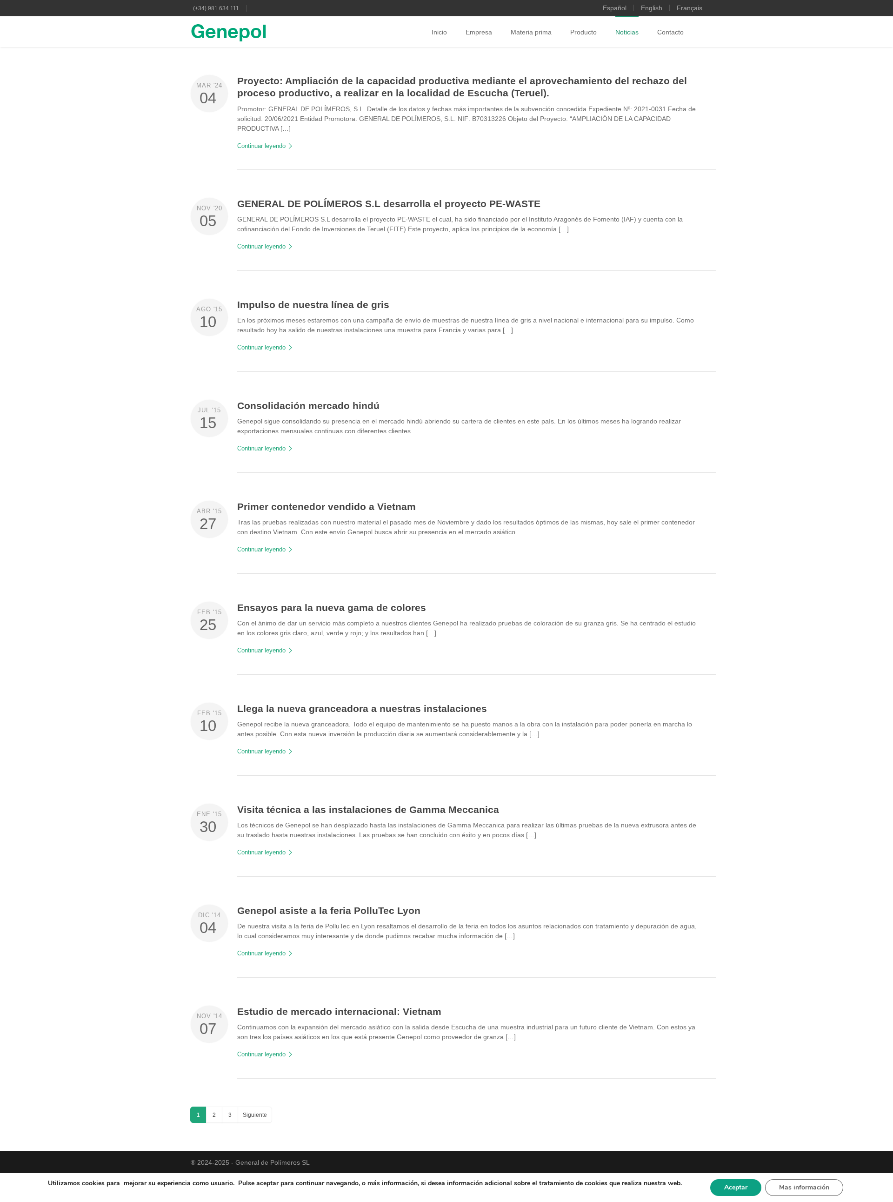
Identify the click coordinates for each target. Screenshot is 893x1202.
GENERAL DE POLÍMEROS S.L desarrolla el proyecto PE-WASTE (388, 203)
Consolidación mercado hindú (308, 405)
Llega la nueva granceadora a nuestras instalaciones (362, 708)
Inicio (439, 32)
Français (689, 8)
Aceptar (735, 1187)
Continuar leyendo (261, 146)
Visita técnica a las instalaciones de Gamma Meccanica (368, 809)
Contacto (670, 32)
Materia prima (531, 32)
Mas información (804, 1187)
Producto (583, 32)
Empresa (479, 32)
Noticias (627, 32)
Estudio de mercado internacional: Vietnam (339, 1011)
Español (614, 8)
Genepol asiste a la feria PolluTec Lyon (328, 910)
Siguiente (255, 1115)
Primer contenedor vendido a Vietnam (326, 506)
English (651, 8)
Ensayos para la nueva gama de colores (331, 607)
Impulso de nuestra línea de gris (313, 304)
